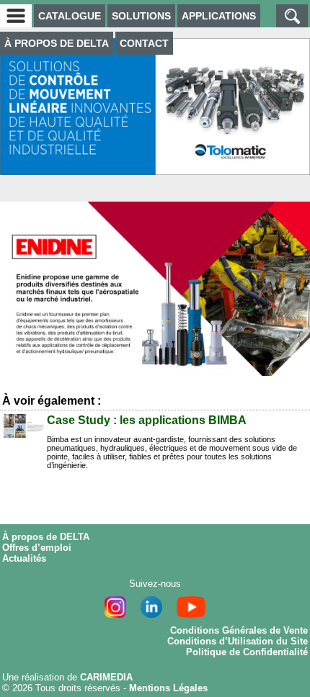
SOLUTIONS (141, 16)
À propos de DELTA (45, 536)
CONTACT (144, 43)
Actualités (24, 558)
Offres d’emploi (36, 547)
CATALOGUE (69, 16)
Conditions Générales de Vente (239, 630)
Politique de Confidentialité (247, 652)
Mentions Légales (168, 688)
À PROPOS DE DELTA (56, 43)
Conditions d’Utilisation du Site (237, 641)
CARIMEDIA (106, 677)
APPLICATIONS (219, 16)
